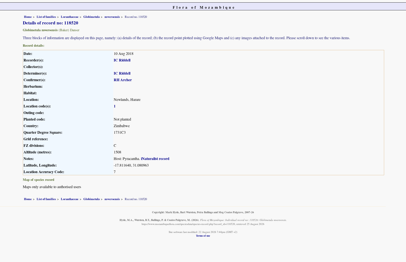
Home (28, 17)
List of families (46, 17)
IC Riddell (122, 60)
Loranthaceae (69, 17)
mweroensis (112, 17)
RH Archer (123, 79)
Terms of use (203, 236)
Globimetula (91, 17)
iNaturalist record (155, 158)
